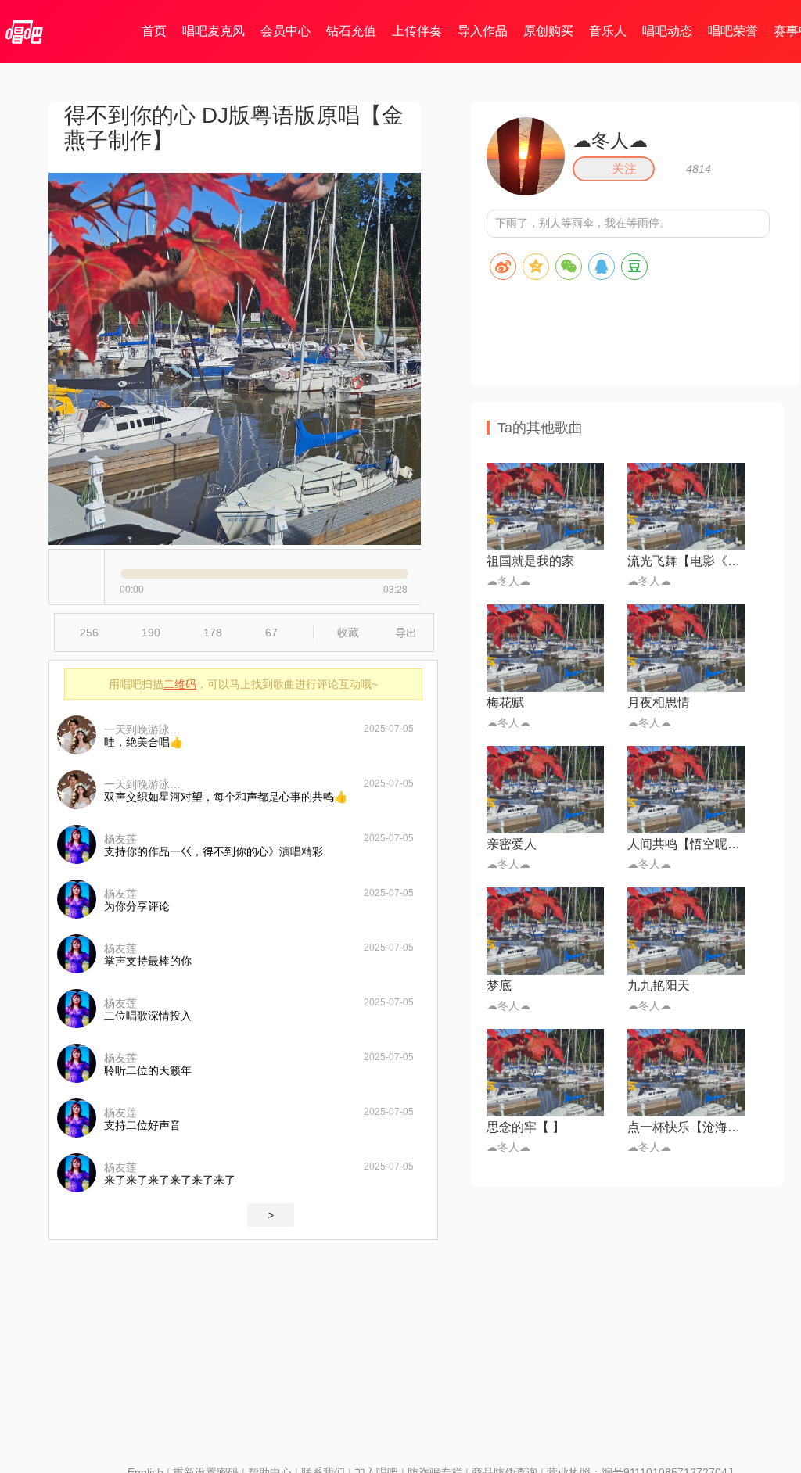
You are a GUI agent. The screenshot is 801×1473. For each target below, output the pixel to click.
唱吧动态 (667, 31)
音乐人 (608, 31)
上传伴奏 (417, 31)
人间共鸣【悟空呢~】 (686, 844)
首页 (154, 31)
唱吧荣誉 (733, 31)
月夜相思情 (658, 702)
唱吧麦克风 (213, 31)
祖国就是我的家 (530, 561)
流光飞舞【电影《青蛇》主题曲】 (686, 561)
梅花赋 (505, 702)
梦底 (499, 985)
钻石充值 (351, 31)
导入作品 (483, 31)
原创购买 (548, 31)
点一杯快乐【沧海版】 (686, 1127)
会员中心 (285, 31)
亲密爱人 (512, 844)
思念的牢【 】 (526, 1127)
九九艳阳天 (658, 985)
